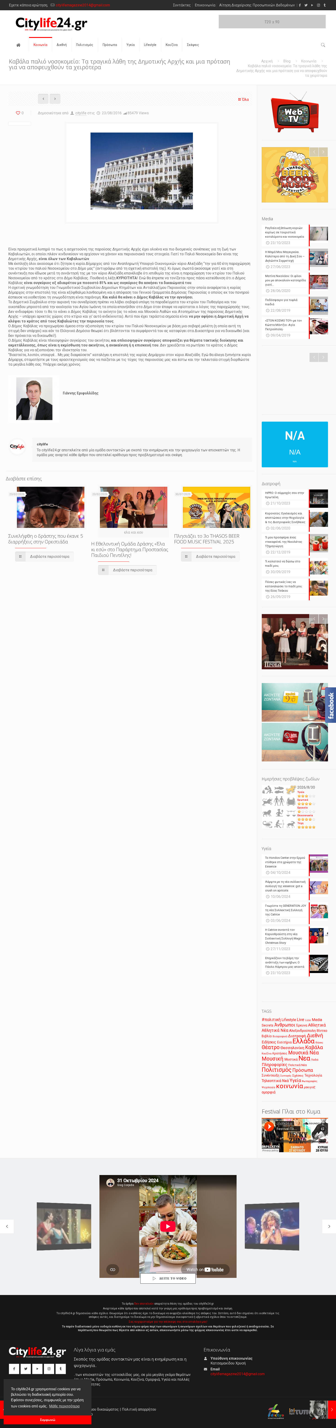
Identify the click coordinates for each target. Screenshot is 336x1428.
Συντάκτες (182, 5)
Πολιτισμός (276, 1069)
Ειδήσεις (269, 1042)
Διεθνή (315, 1035)
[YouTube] (312, 5)
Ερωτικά (302, 799)
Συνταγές (285, 1075)
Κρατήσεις (279, 1053)
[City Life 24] (51, 24)
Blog (287, 61)
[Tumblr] (324, 5)
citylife (80, 113)
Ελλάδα (304, 1041)
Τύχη (300, 823)
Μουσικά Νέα (303, 1053)
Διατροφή (297, 1036)
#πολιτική (271, 1019)
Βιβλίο (267, 1036)
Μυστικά (291, 1059)
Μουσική (272, 1059)
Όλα (245, 99)
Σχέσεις (298, 1075)
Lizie (308, 1020)
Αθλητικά (317, 1025)
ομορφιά (268, 1092)
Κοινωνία (308, 61)
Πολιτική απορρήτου (139, 1409)
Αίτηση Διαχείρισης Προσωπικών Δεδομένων (257, 5)
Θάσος (319, 1042)
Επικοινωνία (205, 5)
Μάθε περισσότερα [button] (64, 1406)
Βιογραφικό (280, 1036)
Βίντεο (322, 1031)
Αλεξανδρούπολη (302, 1031)
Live (300, 1019)
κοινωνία (289, 1086)
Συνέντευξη (270, 1075)
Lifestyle (289, 1020)
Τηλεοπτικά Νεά (275, 1081)
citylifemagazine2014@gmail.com (83, 5)
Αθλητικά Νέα (275, 1030)
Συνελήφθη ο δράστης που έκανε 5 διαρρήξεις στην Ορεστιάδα (45, 539)
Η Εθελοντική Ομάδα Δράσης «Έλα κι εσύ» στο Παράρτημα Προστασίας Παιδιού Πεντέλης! (129, 549)
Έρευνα (301, 1025)
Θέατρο (271, 1047)
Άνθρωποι (284, 1025)
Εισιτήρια (284, 1042)
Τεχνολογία (313, 1075)
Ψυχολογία (268, 1087)
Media (317, 1020)
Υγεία (300, 792)
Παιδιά (314, 1059)
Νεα (304, 1058)
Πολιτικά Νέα (297, 1065)
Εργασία (302, 807)
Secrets (267, 1025)
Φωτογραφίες (309, 1081)
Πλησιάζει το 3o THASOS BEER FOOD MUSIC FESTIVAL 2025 (206, 539)
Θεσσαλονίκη (292, 1047)
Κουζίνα (267, 1053)
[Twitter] (306, 5)
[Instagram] (318, 5)
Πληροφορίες (274, 1064)
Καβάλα (314, 1047)
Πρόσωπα (302, 1070)
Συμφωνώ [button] (47, 1420)
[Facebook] (300, 5)
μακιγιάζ (309, 1087)
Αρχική (267, 61)
